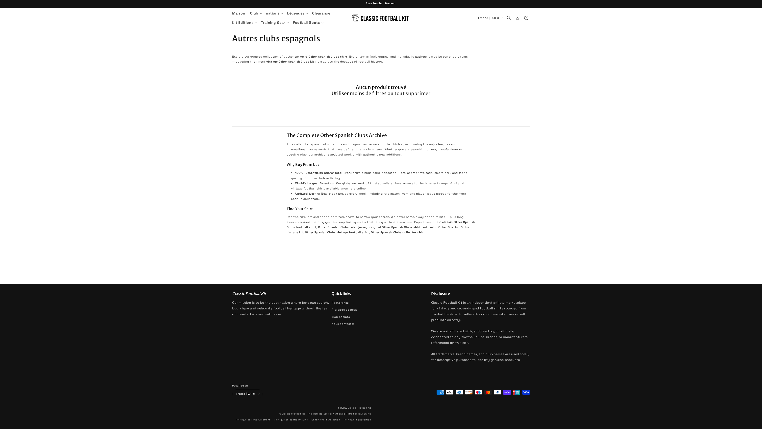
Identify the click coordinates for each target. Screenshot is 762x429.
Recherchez (340, 302)
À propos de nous (344, 309)
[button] (256, 13)
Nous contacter (343, 324)
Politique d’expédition (357, 419)
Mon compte (341, 317)
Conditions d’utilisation (326, 419)
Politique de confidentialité (291, 419)
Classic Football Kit (359, 407)
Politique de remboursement (253, 419)
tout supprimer (412, 93)
